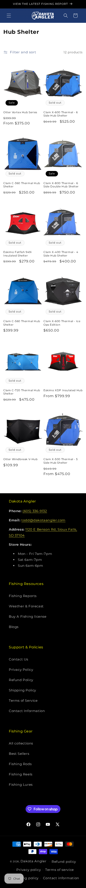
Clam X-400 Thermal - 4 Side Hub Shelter (60, 253)
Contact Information (27, 711)
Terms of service (59, 870)
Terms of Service (23, 700)
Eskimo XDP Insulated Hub (62, 390)
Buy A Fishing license (28, 616)
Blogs (14, 627)
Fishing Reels (20, 774)
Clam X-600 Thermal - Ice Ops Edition (61, 322)
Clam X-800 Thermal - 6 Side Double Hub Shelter (61, 184)
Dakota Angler (33, 861)
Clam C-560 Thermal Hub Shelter (21, 322)
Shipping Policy (22, 690)
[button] (9, 15)
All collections (21, 743)
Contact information (61, 878)
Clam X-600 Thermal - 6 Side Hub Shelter (60, 114)
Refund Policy (21, 680)
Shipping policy (25, 878)
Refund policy (64, 861)
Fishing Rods (20, 764)
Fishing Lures (21, 784)
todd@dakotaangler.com (43, 520)
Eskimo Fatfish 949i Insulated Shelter (17, 253)
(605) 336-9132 (34, 511)
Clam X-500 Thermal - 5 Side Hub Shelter (60, 460)
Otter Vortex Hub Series (20, 112)
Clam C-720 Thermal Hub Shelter (21, 392)
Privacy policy (28, 870)
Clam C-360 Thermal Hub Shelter (21, 184)
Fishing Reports (23, 596)
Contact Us (18, 659)
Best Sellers (19, 754)
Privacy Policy (21, 669)
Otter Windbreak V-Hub (20, 459)
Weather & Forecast (26, 606)
